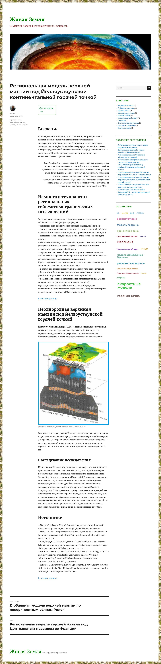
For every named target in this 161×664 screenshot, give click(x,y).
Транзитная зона (128, 230)
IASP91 (125, 213)
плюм (143, 273)
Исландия (125, 242)
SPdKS (143, 236)
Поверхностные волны (128, 273)
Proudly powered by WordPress (55, 653)
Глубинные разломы (126, 108)
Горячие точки (15, 120)
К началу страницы (47, 298)
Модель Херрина (128, 224)
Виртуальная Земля (125, 106)
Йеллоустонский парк (127, 249)
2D (118, 213)
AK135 (140, 213)
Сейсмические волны (126, 125)
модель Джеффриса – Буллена (131, 256)
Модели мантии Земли (19, 125)
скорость (121, 278)
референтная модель (131, 263)
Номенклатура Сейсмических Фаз (131, 190)
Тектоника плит (124, 128)
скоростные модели (129, 286)
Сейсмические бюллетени (128, 123)
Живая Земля (27, 19)
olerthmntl (14, 113)
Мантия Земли (124, 116)
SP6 (132, 213)
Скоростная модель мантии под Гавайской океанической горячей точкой (131, 167)
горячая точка (128, 296)
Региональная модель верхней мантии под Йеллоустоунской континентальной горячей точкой (134, 179)
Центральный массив (127, 236)
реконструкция (127, 218)
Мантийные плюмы (17, 122)
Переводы (122, 121)
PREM (144, 248)
